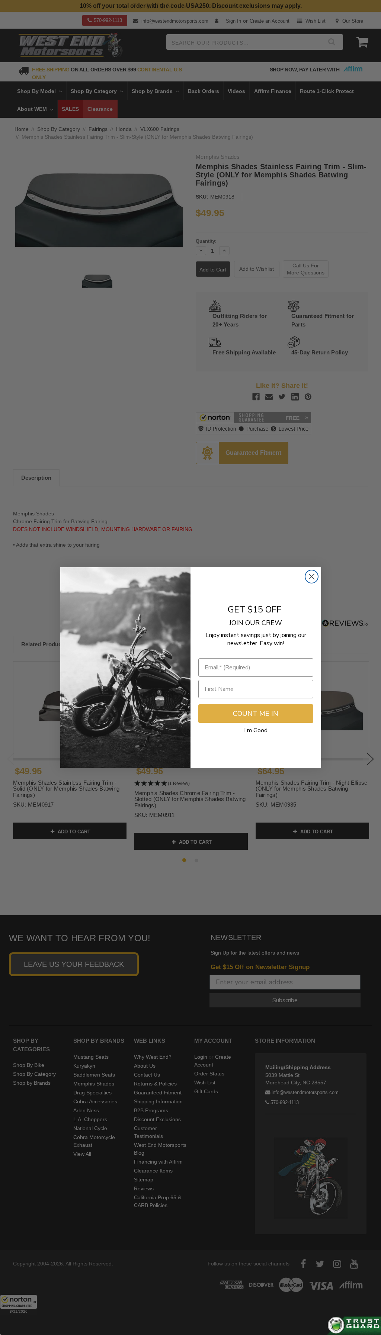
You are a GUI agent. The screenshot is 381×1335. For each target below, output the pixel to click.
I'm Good (256, 730)
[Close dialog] (311, 576)
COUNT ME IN (255, 713)
